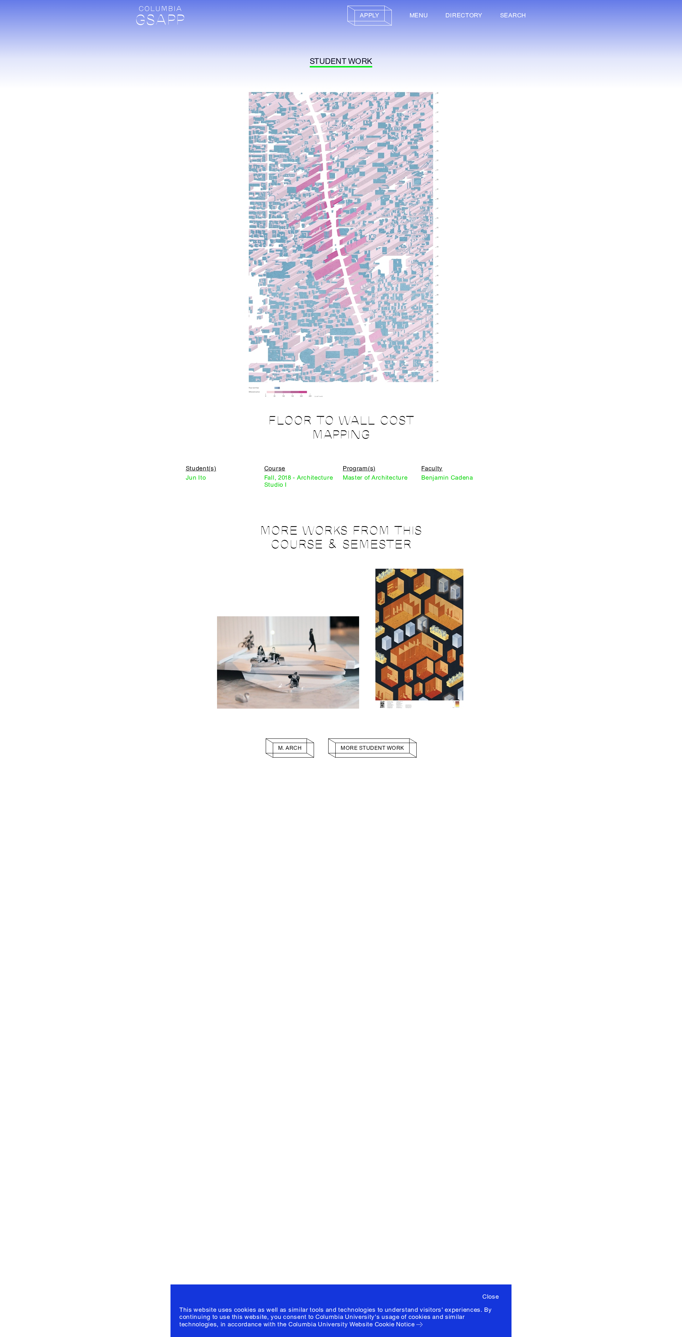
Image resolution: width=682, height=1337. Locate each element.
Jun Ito (196, 477)
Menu (419, 15)
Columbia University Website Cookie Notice (351, 1324)
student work (341, 61)
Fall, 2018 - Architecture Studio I (298, 481)
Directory (463, 15)
